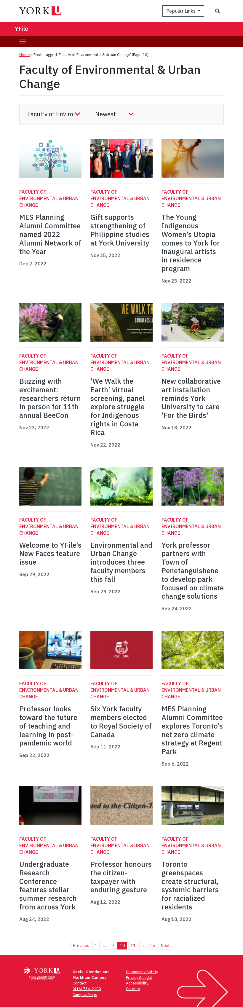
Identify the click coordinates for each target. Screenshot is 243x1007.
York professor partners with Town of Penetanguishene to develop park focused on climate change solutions (193, 570)
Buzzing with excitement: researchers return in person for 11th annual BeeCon (50, 398)
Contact (80, 983)
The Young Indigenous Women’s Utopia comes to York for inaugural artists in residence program (191, 242)
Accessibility (137, 983)
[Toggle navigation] (23, 41)
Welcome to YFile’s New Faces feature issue (50, 553)
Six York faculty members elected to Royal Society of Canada (121, 721)
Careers (133, 988)
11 (133, 945)
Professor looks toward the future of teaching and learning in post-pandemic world (48, 726)
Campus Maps (85, 994)
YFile (21, 29)
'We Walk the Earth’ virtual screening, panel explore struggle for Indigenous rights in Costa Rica (117, 406)
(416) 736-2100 (87, 988)
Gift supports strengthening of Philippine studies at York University (119, 229)
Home (24, 54)
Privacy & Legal (139, 977)
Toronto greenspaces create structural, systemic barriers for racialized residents (190, 885)
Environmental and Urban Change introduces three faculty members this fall (121, 562)
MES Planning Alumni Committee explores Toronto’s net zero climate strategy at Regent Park (192, 730)
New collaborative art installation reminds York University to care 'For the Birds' (191, 398)
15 (152, 945)
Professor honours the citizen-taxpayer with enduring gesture (121, 876)
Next (165, 945)
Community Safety (142, 971)
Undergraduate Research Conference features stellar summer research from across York (48, 885)
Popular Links (181, 11)
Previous (81, 945)
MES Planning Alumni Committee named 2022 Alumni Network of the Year (50, 234)
